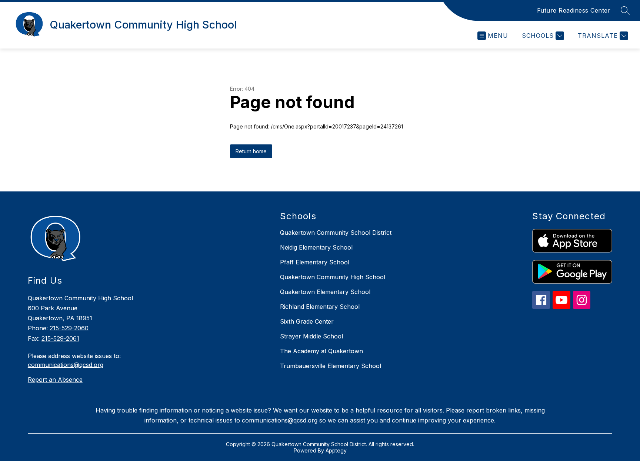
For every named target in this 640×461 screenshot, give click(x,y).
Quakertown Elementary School (325, 291)
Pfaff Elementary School (314, 262)
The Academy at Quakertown (321, 351)
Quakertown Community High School (332, 277)
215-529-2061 (60, 338)
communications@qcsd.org (65, 364)
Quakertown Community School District (335, 232)
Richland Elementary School (320, 306)
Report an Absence (55, 379)
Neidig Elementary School (316, 247)
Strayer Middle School (311, 336)
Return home (251, 151)
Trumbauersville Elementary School (330, 366)
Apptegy (336, 450)
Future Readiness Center (574, 10)
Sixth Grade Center (307, 321)
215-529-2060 (69, 328)
